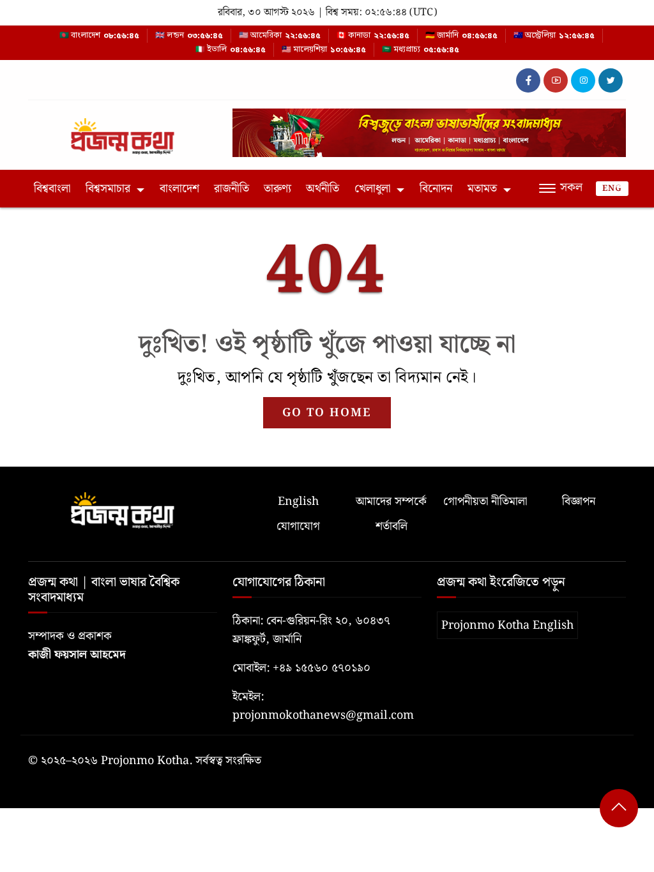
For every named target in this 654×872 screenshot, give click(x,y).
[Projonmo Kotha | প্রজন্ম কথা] (122, 131)
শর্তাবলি (391, 526)
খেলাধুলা (372, 188)
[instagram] (583, 80)
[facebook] (528, 80)
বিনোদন (436, 188)
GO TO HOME (327, 412)
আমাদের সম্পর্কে (391, 501)
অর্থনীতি (322, 188)
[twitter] (610, 80)
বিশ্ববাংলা (52, 188)
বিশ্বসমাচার (108, 188)
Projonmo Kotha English (507, 625)
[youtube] (556, 80)
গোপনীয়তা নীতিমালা (485, 501)
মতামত (482, 188)
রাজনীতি (231, 188)
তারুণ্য (277, 188)
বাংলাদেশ (179, 188)
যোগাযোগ (298, 526)
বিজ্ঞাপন (578, 501)
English (298, 501)
